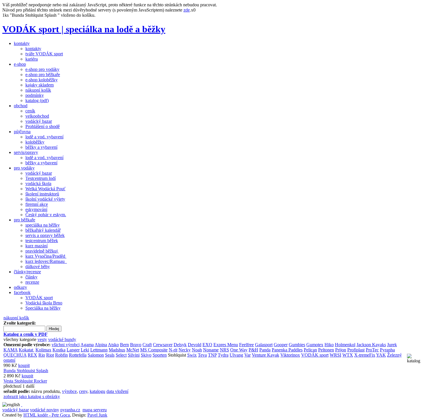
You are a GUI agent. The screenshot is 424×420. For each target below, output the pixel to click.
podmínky (34, 95)
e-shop (20, 64)
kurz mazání (36, 245)
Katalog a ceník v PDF (25, 334)
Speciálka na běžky (43, 308)
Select (121, 355)
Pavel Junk (97, 415)
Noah (197, 349)
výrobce (69, 391)
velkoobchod (37, 116)
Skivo (146, 355)
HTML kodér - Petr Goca (46, 415)
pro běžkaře (24, 219)
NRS (224, 349)
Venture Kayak (265, 355)
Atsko (113, 344)
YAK (381, 355)
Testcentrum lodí (40, 178)
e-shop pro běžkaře (42, 74)
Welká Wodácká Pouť (45, 188)
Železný (394, 355)
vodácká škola (38, 183)
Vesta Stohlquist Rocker (25, 380)
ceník (30, 110)
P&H (253, 349)
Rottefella (78, 355)
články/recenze (27, 271)
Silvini (134, 355)
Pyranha (387, 349)
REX (32, 355)
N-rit (173, 349)
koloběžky (34, 142)
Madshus (117, 349)
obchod (20, 105)
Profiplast (356, 349)
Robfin (61, 355)
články (31, 276)
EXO (207, 344)
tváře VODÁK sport (44, 53)
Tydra (223, 355)
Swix (192, 355)
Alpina (101, 344)
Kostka (58, 349)
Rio (41, 355)
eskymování (36, 209)
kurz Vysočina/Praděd (45, 256)
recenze (32, 282)
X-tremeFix (364, 355)
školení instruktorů (42, 193)
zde (186, 9)
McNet (132, 349)
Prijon (340, 349)
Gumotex (314, 344)
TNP (212, 355)
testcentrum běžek (41, 240)
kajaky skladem (39, 84)
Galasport (264, 344)
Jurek (392, 344)
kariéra (31, 58)
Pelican (310, 349)
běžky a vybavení (41, 147)
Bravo (135, 344)
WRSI (335, 355)
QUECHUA (15, 355)
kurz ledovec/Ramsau (46, 261)
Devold (194, 344)
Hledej (54, 329)
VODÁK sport (39, 297)
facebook (22, 292)
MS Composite (154, 349)
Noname (211, 349)
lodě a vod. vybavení (44, 136)
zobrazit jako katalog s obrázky (31, 396)
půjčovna (22, 131)
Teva (202, 355)
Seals (110, 355)
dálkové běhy (37, 266)
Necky (185, 349)
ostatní (9, 360)
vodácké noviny (44, 409)
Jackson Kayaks (371, 344)
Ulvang (236, 355)
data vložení (117, 391)
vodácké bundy (62, 339)
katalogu (97, 391)
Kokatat (26, 349)
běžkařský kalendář (43, 230)
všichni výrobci (66, 344)
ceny (83, 391)
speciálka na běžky (42, 225)
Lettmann (99, 349)
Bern (124, 344)
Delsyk (180, 344)
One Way (238, 349)
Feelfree (246, 344)
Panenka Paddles (287, 349)
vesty (42, 339)
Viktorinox (290, 355)
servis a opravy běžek (45, 235)
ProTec (372, 349)
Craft (147, 344)
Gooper (281, 344)
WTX (347, 355)
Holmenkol (345, 344)
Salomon (96, 355)
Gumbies (297, 344)
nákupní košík (38, 90)
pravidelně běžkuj (42, 250)
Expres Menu (225, 344)
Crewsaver (162, 344)
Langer (73, 349)
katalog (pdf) (37, 100)
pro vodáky (24, 167)
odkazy (20, 287)
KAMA (10, 349)
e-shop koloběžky (41, 79)
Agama (87, 344)
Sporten (160, 355)
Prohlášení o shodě (42, 126)
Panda (265, 349)
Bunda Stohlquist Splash (25, 370)
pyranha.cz (70, 409)
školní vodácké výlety (45, 199)
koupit (24, 365)
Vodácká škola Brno (43, 302)
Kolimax (43, 349)
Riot (50, 355)
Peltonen (326, 349)
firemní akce (36, 204)
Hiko (329, 344)
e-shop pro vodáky (42, 69)
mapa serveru (94, 409)
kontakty (22, 43)
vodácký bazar (38, 121)
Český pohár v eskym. (45, 214)
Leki (85, 349)
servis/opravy (26, 152)
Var (247, 355)
